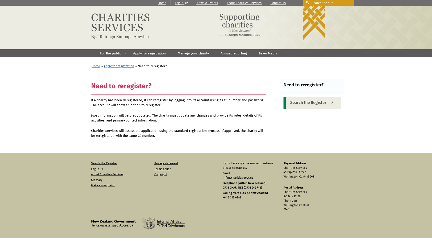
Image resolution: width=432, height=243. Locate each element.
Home (162, 3)
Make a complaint (103, 185)
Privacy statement (166, 163)
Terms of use (162, 169)
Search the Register (308, 103)
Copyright (160, 174)
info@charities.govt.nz (238, 177)
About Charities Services (244, 3)
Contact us (278, 3)
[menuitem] (113, 53)
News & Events (207, 3)
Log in (179, 3)
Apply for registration (119, 66)
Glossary (96, 180)
